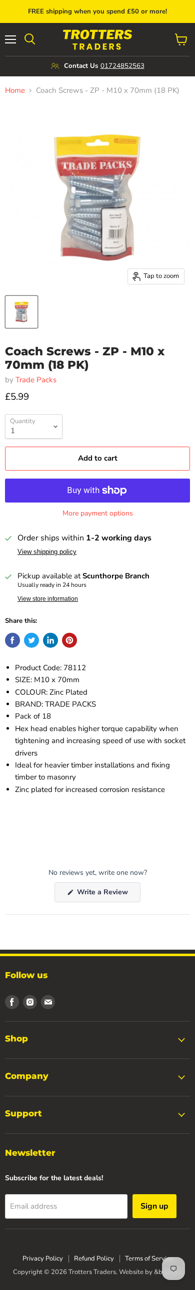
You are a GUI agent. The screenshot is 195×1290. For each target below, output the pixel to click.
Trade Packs (36, 380)
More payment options (97, 513)
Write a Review (107, 894)
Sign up (154, 1206)
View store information (48, 598)
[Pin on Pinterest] (69, 640)
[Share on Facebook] (12, 640)
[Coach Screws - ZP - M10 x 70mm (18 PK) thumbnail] (22, 312)
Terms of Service (149, 1258)
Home (15, 90)
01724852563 (122, 65)
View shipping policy (47, 551)
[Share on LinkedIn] (50, 640)
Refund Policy (94, 1258)
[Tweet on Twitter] (31, 640)
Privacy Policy (42, 1258)
